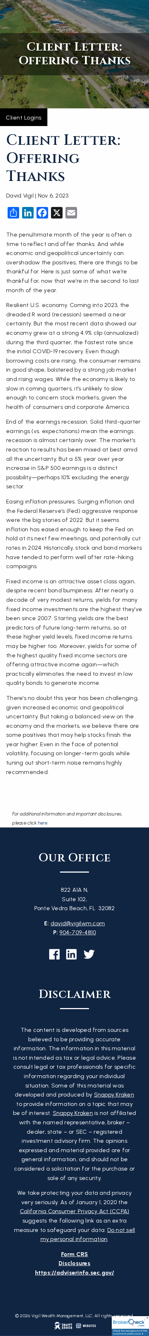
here (43, 823)
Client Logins (24, 117)
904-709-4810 (77, 932)
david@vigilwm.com (78, 923)
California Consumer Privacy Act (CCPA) (74, 1211)
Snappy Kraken (114, 1094)
